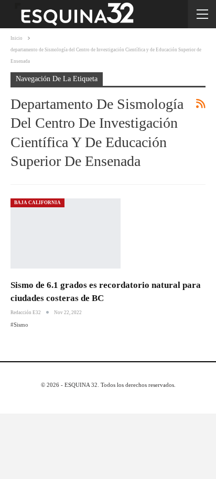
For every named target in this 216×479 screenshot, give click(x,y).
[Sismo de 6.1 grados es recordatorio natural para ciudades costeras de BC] (65, 233)
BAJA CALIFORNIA (37, 202)
